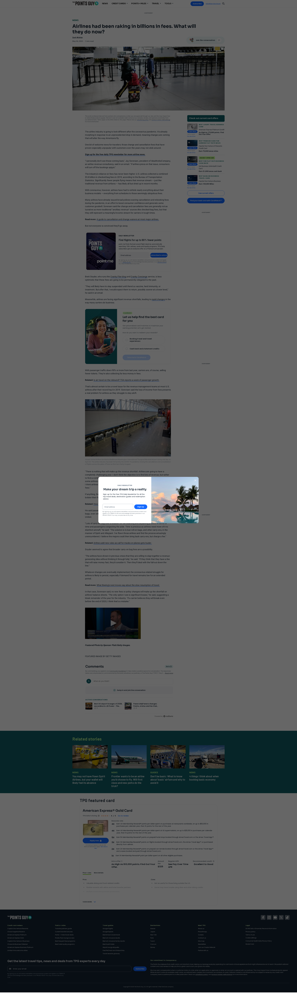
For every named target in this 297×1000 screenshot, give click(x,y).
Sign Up (140, 507)
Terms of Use (114, 513)
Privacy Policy (107, 515)
